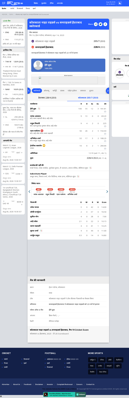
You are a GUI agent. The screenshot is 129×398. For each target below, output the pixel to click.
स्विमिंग (92, 372)
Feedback (27, 384)
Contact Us (90, 384)
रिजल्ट (28, 8)
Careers (79, 384)
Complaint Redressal (64, 384)
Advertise (5, 384)
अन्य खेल (60, 3)
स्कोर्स (12, 8)
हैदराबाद (47, 97)
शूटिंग (118, 366)
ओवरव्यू (46, 90)
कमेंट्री (55, 90)
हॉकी (109, 360)
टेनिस (51, 3)
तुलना (91, 90)
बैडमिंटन (118, 360)
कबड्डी (109, 366)
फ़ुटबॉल (43, 3)
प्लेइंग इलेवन (72, 90)
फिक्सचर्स (20, 8)
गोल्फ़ (91, 366)
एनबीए (100, 366)
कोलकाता (88, 97)
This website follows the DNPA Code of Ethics (59, 389)
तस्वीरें (6, 367)
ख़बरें (34, 8)
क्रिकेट (36, 3)
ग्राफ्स (62, 90)
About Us (16, 384)
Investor (50, 384)
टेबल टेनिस (102, 372)
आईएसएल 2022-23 (54, 359)
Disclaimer (39, 384)
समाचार (83, 90)
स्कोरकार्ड (37, 90)
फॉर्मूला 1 (92, 360)
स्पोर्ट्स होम (4, 14)
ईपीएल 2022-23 (72, 359)
